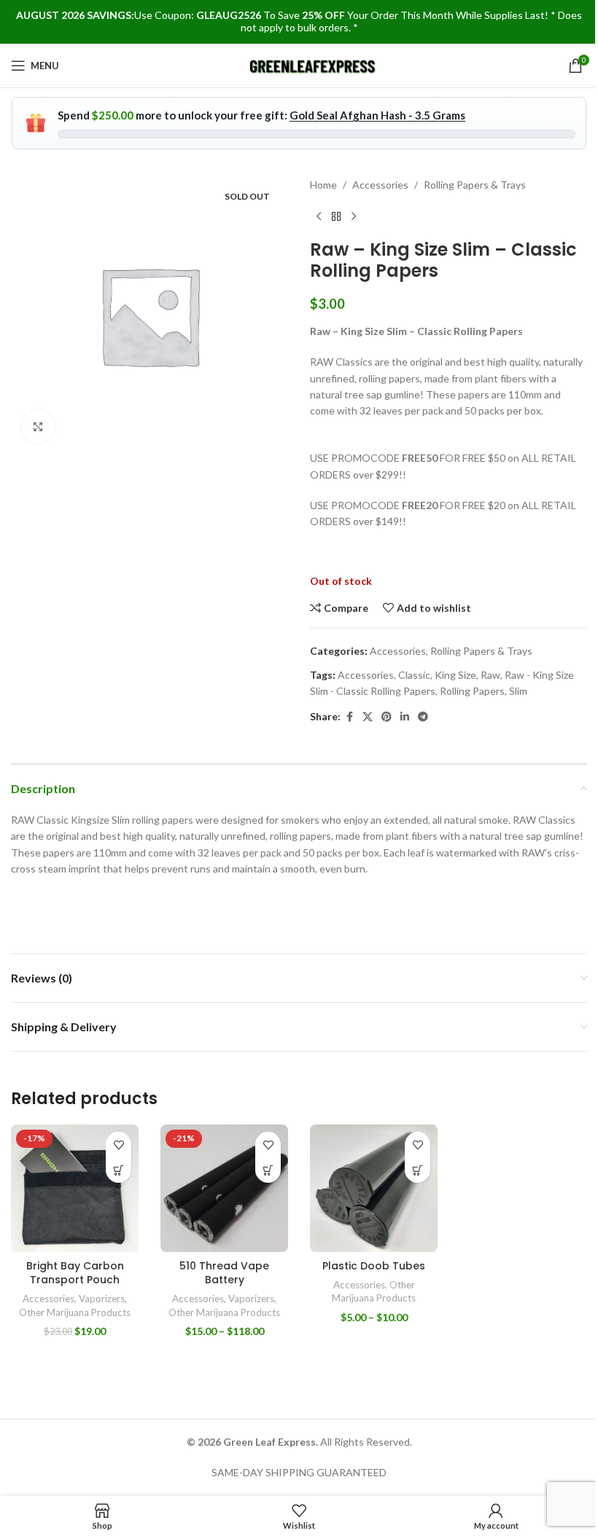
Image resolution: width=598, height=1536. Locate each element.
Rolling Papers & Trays (475, 184)
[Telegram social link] (422, 717)
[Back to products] (336, 216)
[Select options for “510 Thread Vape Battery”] (268, 1170)
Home (323, 184)
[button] (118, 1170)
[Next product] (353, 216)
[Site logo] (313, 64)
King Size (455, 675)
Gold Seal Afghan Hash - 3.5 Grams (377, 115)
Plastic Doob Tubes (373, 1266)
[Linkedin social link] (404, 717)
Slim (518, 691)
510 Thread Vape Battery (224, 1273)
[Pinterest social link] (386, 717)
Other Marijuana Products (75, 1312)
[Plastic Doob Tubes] (374, 1188)
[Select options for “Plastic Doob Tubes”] (417, 1170)
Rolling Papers (472, 691)
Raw (490, 675)
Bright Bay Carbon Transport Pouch (75, 1273)
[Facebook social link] (349, 717)
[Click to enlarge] (38, 426)
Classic (414, 675)
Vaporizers (102, 1298)
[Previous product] (318, 216)
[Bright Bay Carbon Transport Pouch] (75, 1188)
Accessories (380, 184)
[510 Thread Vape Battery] (224, 1188)
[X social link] (367, 717)
